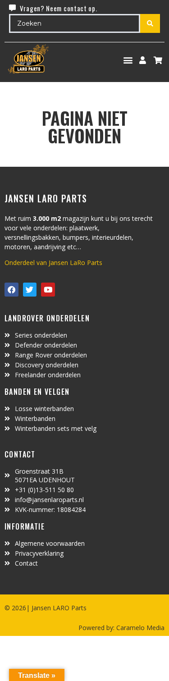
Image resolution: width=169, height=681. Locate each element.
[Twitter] (30, 290)
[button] (128, 60)
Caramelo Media (139, 627)
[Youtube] (48, 290)
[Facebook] (11, 290)
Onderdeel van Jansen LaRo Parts (53, 262)
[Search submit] (150, 23)
